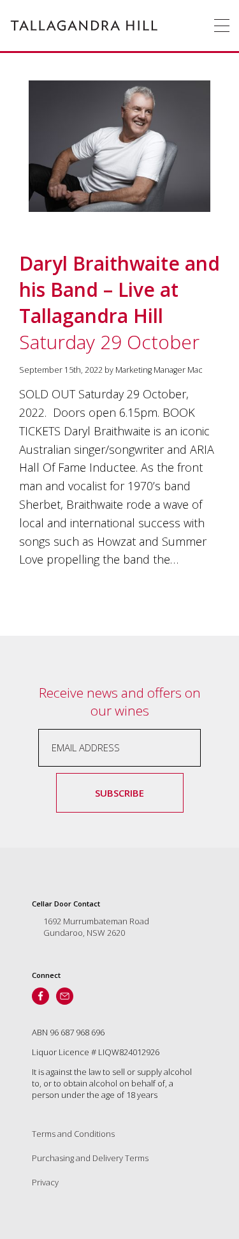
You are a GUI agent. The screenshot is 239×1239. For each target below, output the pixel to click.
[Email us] (64, 996)
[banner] (84, 25)
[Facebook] (40, 996)
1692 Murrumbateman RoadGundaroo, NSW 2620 (96, 926)
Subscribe (119, 792)
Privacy (45, 1182)
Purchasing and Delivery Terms (90, 1158)
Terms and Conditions (73, 1133)
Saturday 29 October (119, 302)
